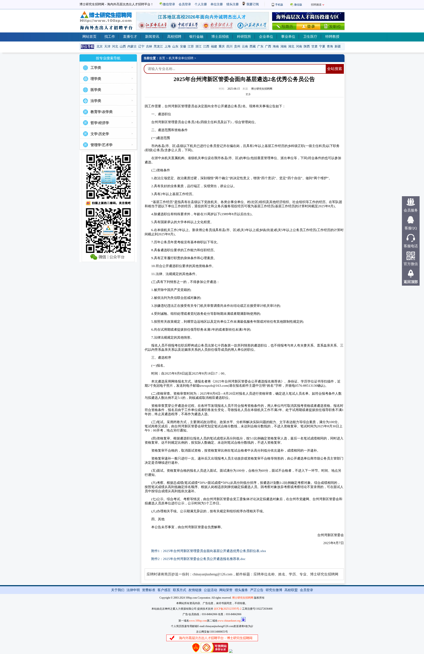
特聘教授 (332, 36)
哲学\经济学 (100, 123)
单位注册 (216, 4)
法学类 (96, 101)
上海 (168, 46)
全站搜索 (334, 69)
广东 (260, 46)
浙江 (198, 46)
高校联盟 (291, 590)
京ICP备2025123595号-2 (227, 608)
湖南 (283, 46)
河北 (115, 46)
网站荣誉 (226, 590)
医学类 (96, 90)
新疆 (338, 46)
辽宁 (141, 46)
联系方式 (179, 590)
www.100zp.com (198, 620)
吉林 (149, 46)
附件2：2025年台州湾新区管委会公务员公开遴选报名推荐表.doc (198, 559)
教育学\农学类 (102, 112)
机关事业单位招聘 (181, 58)
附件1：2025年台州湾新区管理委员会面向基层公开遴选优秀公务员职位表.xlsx (208, 551)
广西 (268, 46)
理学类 (96, 79)
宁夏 (322, 46)
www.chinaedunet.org (229, 620)
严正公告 (256, 590)
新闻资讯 (152, 36)
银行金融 (196, 36)
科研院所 (244, 36)
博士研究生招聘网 (242, 597)
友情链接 (195, 590)
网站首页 (89, 36)
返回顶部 (411, 282)
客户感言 (164, 590)
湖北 (291, 46)
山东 (175, 46)
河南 (299, 46)
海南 (276, 46)
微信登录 (169, 4)
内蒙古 (132, 46)
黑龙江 (158, 46)
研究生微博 (274, 590)
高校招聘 (174, 36)
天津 (107, 46)
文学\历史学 (100, 134)
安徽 (183, 46)
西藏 (253, 46)
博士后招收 (220, 36)
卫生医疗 (310, 36)
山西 (123, 46)
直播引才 (130, 36)
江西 (206, 46)
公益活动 (210, 590)
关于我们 (117, 590)
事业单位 (288, 36)
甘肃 (314, 46)
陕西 (307, 46)
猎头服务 (241, 590)
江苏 (191, 46)
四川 (229, 46)
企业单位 (266, 36)
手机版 (279, 4)
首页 (162, 58)
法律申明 (133, 590)
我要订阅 (252, 4)
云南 (245, 46)
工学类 (96, 68)
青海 (330, 46)
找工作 (109, 36)
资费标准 (148, 590)
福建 (214, 46)
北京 (100, 46)
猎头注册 (232, 4)
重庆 (222, 46)
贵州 (237, 46)
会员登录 (185, 4)
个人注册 (201, 4)
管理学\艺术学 (102, 145)
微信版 (298, 4)
